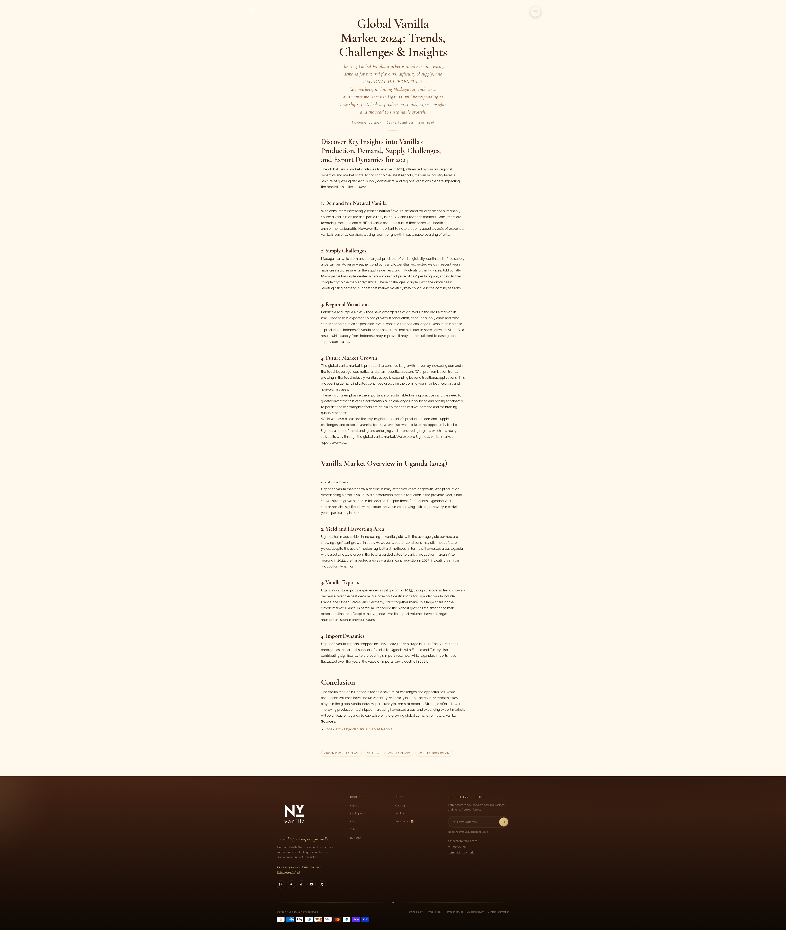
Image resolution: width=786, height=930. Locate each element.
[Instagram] (281, 884)
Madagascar (357, 813)
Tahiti (353, 829)
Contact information (498, 911)
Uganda (355, 805)
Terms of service (454, 911)
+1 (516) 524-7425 (458, 846)
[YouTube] (311, 884)
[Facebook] (291, 884)
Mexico (354, 821)
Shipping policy (475, 911)
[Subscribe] (503, 821)
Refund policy (415, 911)
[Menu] (535, 12)
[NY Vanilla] (257, 12)
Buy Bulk (355, 837)
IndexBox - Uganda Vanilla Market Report (358, 729)
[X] (322, 884)
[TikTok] (301, 884)
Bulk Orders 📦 (404, 821)
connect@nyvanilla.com (462, 840)
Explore (400, 813)
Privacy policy (434, 911)
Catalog (400, 805)
